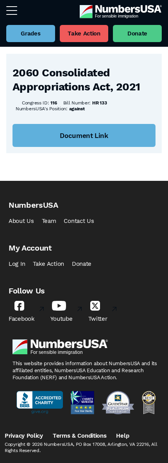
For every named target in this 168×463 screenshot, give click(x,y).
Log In (17, 263)
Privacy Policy (24, 435)
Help (122, 435)
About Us (21, 220)
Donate (81, 263)
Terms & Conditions (80, 435)
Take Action (48, 263)
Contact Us (79, 220)
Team (49, 220)
